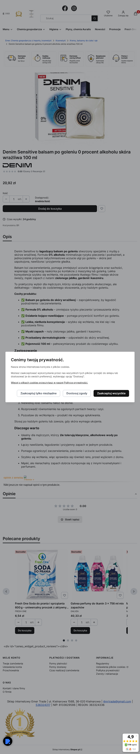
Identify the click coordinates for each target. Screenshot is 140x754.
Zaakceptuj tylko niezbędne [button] (38, 393)
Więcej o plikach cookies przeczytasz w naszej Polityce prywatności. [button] (49, 382)
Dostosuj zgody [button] (76, 393)
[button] (8, 741)
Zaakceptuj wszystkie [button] (111, 393)
